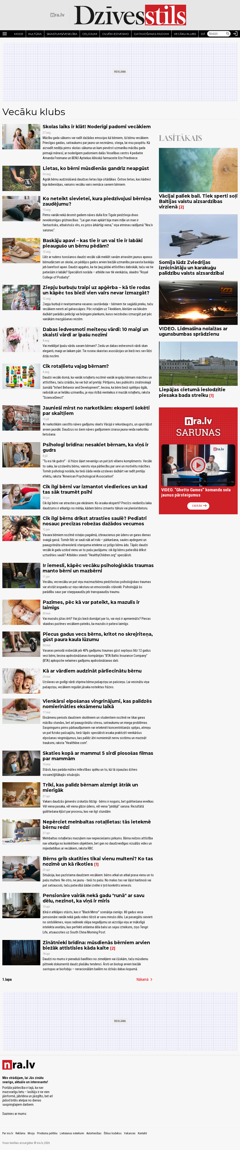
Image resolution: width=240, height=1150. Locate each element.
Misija (31, 1133)
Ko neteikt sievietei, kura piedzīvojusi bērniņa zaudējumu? (97, 201)
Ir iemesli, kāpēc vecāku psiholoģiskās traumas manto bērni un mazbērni (98, 568)
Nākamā (145, 979)
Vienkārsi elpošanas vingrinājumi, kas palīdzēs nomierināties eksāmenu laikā (97, 703)
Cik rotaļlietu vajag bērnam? (76, 366)
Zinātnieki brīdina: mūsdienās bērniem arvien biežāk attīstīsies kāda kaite (96, 945)
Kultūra (35, 34)
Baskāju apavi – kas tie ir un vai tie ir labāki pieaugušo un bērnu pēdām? (93, 243)
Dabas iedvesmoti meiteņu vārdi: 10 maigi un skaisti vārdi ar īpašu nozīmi (95, 332)
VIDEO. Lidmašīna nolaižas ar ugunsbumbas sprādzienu (193, 331)
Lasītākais (180, 138)
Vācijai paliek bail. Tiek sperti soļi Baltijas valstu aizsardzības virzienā (198, 201)
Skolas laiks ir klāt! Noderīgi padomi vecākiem (97, 126)
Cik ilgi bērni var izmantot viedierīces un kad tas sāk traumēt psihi (95, 489)
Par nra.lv (7, 1133)
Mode (18, 34)
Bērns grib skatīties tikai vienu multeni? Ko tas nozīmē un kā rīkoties (98, 861)
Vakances (129, 1133)
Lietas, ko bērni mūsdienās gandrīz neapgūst (96, 168)
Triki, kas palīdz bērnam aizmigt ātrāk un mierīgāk (90, 787)
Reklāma (20, 1133)
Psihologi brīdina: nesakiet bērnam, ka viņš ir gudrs (96, 447)
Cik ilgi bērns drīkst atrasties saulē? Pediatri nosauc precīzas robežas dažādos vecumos (95, 520)
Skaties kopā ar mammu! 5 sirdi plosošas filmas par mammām (98, 755)
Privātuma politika (47, 1133)
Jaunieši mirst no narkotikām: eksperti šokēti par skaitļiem (96, 410)
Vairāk (200, 506)
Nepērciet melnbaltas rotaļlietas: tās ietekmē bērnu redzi (97, 824)
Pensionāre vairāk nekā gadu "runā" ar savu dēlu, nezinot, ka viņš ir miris (93, 898)
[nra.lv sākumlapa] (57, 15)
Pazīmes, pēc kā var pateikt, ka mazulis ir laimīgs (91, 604)
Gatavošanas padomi (151, 34)
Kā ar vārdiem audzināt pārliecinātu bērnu (92, 671)
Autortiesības (93, 1133)
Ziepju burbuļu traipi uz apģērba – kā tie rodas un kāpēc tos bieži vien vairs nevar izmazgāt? (96, 290)
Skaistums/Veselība (62, 34)
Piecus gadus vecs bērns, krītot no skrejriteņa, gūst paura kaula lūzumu (98, 636)
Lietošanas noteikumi (72, 1133)
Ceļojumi (89, 34)
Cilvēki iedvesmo (115, 34)
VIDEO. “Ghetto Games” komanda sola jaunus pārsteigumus (196, 492)
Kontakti (142, 1133)
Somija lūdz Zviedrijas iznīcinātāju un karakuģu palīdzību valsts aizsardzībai (191, 267)
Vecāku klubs (185, 34)
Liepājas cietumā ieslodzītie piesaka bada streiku (192, 392)
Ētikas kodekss (113, 1133)
